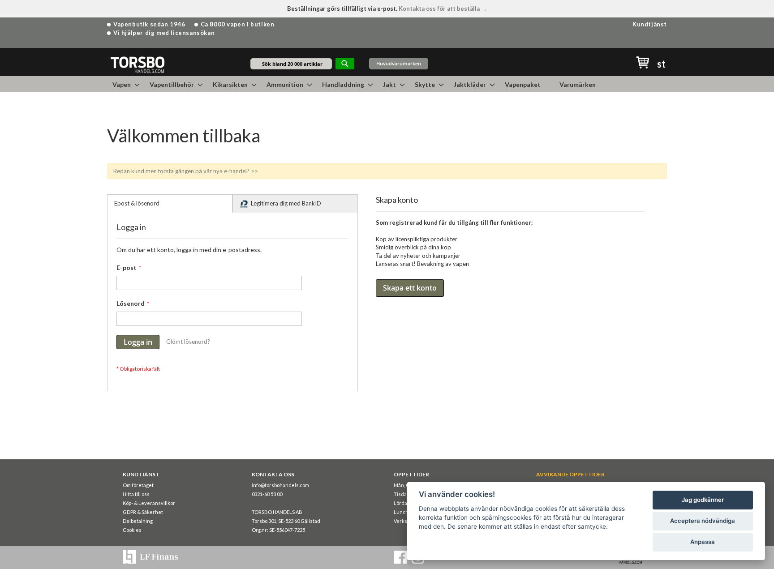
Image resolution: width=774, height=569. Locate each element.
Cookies (132, 530)
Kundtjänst (649, 24)
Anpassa (702, 541)
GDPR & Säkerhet (143, 512)
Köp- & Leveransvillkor (149, 503)
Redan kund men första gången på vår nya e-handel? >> (185, 171)
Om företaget (138, 485)
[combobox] (291, 63)
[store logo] (137, 64)
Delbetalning (138, 521)
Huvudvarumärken (398, 63)
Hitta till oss (136, 494)
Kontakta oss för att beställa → (443, 8)
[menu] (387, 84)
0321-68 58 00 (267, 494)
